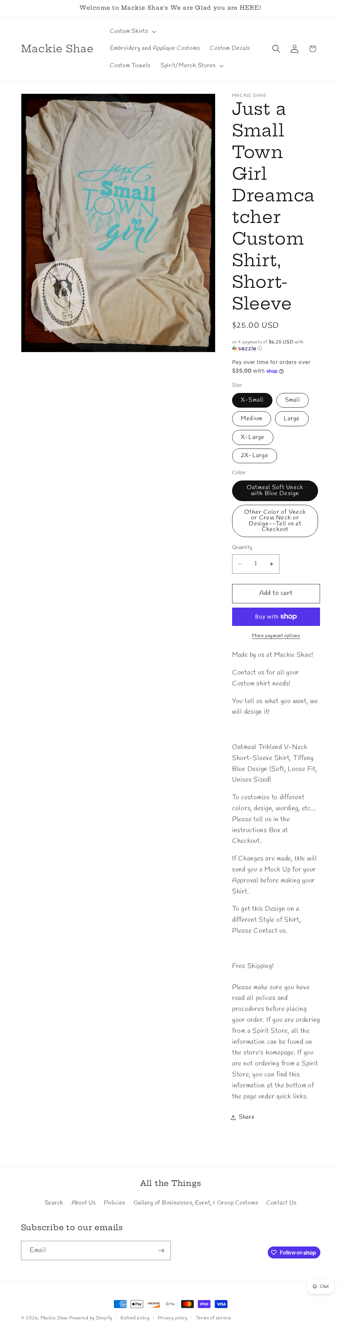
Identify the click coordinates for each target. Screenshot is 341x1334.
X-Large (253, 437)
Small (292, 400)
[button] (132, 31)
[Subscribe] (161, 1250)
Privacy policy (172, 1318)
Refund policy (135, 1318)
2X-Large (254, 456)
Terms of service (213, 1318)
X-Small (252, 400)
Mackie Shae (54, 1318)
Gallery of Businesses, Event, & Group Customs (196, 1203)
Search (54, 1203)
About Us (84, 1203)
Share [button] (247, 1117)
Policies (114, 1203)
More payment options (276, 636)
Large (292, 419)
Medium (252, 419)
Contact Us (281, 1203)
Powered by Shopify (90, 1318)
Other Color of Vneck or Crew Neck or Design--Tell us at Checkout (275, 521)
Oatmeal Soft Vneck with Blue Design (275, 490)
